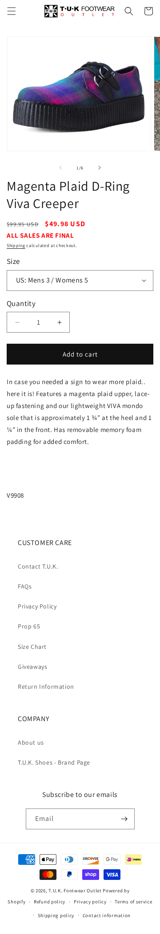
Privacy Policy (37, 606)
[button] (11, 11)
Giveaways (32, 667)
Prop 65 (29, 626)
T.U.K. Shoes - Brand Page (54, 762)
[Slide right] (99, 167)
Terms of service (133, 902)
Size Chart (32, 647)
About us (31, 742)
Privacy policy (90, 902)
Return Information (46, 687)
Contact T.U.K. (38, 566)
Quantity (21, 303)
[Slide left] (60, 167)
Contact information (107, 915)
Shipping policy (56, 915)
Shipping (16, 245)
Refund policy (49, 902)
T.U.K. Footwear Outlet (74, 890)
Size (13, 261)
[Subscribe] (124, 818)
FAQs (25, 586)
